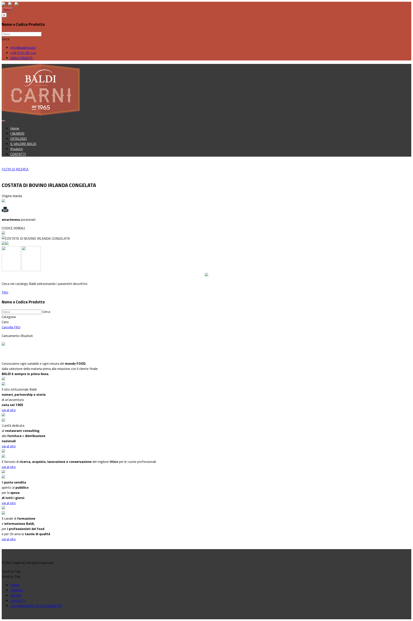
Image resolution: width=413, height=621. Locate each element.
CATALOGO (18, 138)
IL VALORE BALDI (23, 143)
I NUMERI (17, 133)
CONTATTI (18, 154)
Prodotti (16, 148)
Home (14, 128)
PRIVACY (16, 590)
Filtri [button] (5, 292)
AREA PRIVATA (21, 57)
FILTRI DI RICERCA (15, 169)
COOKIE (16, 595)
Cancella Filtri (11, 327)
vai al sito (9, 409)
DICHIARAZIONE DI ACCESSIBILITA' (36, 605)
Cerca (7, 9)
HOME (15, 585)
